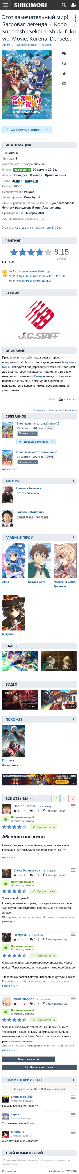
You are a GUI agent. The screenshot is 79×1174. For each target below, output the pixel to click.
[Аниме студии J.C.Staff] (39, 319)
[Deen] (49, 428)
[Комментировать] (65, 53)
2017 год (38, 428)
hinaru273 (17, 1132)
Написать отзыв (42, 1067)
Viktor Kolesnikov (27, 870)
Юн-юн (6, 367)
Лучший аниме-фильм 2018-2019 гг (42, 276)
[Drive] (49, 457)
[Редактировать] (65, 83)
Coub (58, 227)
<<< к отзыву (44, 806)
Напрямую (39, 410)
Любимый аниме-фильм (35, 281)
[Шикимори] (30, 5)
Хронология (54, 410)
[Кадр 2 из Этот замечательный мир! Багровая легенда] (59, 661)
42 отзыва (21, 227)
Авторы (12, 481)
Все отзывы (26, 1059)
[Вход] (74, 5)
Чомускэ (20, 934)
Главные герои (19, 537)
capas (15, 1114)
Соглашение (9, 1171)
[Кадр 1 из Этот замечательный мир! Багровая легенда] (20, 661)
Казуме (63, 376)
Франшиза (71, 410)
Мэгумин (68, 362)
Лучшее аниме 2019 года (33, 271)
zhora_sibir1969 (21, 1096)
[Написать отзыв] (65, 63)
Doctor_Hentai (24, 806)
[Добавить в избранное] (65, 73)
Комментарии (23, 1080)
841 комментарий (41, 227)
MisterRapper (24, 999)
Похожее (13, 719)
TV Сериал (23, 428)
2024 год (38, 457)
